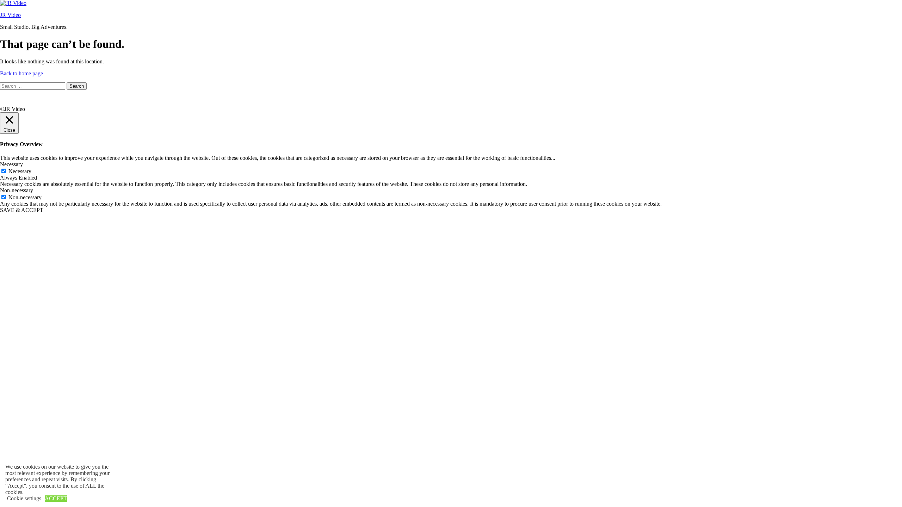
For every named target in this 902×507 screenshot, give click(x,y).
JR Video (10, 15)
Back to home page (21, 73)
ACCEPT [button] (56, 498)
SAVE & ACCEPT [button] (21, 210)
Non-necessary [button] (16, 190)
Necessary (19, 171)
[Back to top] (9, 103)
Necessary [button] (11, 164)
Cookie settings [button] (24, 498)
